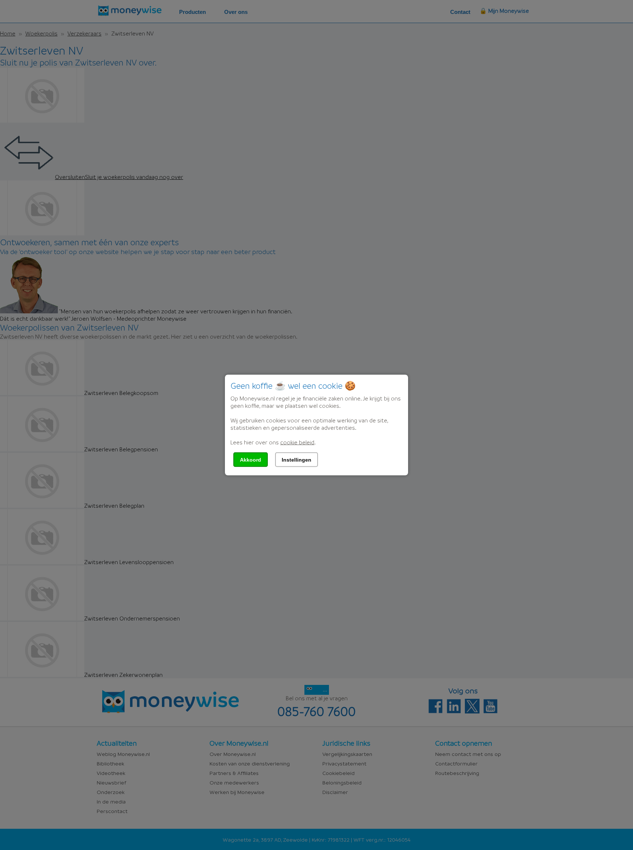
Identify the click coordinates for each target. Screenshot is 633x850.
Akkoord (250, 460)
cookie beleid (297, 442)
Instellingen (296, 460)
